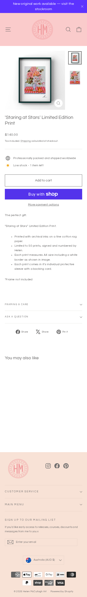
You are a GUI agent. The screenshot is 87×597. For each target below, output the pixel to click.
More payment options (43, 204)
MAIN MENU (14, 504)
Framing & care (16, 304)
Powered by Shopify (62, 591)
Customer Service (22, 491)
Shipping (26, 141)
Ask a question (17, 317)
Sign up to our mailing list (30, 520)
